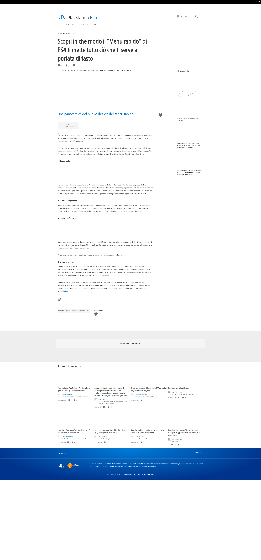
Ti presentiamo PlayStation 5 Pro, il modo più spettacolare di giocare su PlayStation (74, 389)
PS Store (78, 24)
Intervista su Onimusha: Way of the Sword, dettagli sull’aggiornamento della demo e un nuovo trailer (184, 432)
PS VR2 (66, 24)
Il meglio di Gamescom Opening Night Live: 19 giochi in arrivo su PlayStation (74, 431)
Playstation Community (78, 311)
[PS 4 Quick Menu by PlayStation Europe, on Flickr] (105, 171)
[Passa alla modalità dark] (177, 16)
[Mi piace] (74, 400)
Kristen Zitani (177, 392)
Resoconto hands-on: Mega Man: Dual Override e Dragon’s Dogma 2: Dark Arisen (112, 431)
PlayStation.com (66, 291)
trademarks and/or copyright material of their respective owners (117, 466)
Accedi (184, 16)
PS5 (60, 24)
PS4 (72, 24)
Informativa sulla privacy (132, 474)
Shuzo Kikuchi (103, 399)
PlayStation (83, 17)
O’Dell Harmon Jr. (67, 437)
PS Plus (86, 24)
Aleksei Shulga (140, 437)
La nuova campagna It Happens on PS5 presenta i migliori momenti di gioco (148, 389)
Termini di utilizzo (113, 474)
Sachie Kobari (177, 439)
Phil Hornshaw (103, 437)
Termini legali (149, 474)
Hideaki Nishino (67, 394)
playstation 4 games (64, 311)
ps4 (88, 311)
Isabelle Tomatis (141, 394)
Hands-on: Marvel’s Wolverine (178, 388)
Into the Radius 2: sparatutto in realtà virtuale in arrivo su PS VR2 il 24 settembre (148, 431)
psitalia (67, 124)
